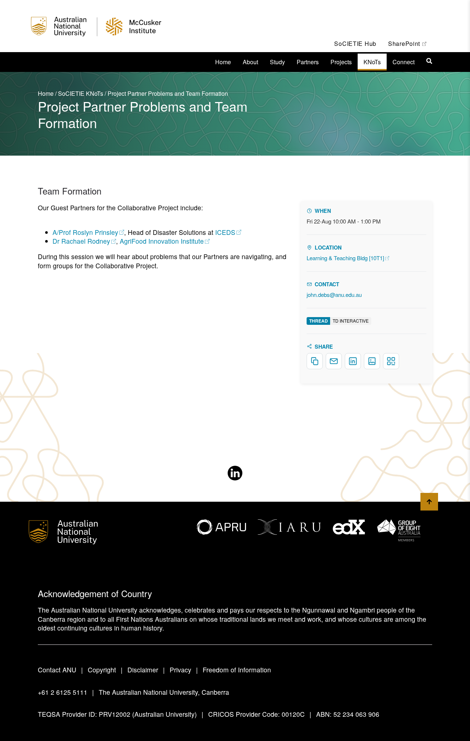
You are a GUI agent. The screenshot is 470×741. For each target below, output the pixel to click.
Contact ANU (57, 669)
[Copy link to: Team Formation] (109, 192)
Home (223, 62)
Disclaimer (142, 669)
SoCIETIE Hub (355, 43)
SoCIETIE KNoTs (80, 93)
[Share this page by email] (334, 361)
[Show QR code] (391, 361)
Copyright (102, 669)
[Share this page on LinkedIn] (353, 361)
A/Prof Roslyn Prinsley (88, 232)
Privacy (180, 669)
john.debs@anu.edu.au (334, 294)
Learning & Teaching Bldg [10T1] (348, 258)
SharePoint (410, 43)
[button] (429, 61)
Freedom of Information (237, 669)
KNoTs (372, 62)
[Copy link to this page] (315, 361)
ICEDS (228, 232)
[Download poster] (372, 361)
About (250, 62)
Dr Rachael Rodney (84, 241)
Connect (404, 62)
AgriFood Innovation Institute (165, 241)
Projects (341, 62)
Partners (308, 62)
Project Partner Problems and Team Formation (168, 93)
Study (277, 62)
